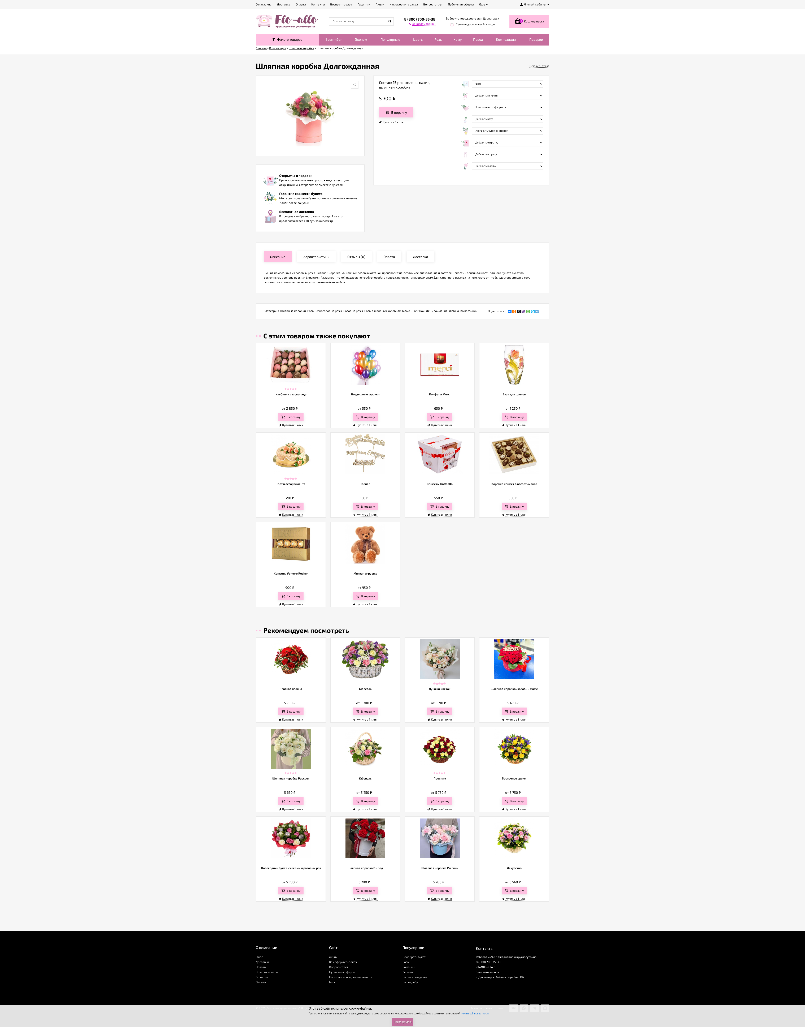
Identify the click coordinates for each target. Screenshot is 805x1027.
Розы (439, 39)
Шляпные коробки (293, 311)
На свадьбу (410, 982)
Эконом (361, 39)
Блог (332, 982)
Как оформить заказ (343, 962)
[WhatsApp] (528, 311)
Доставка (262, 962)
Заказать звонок (487, 972)
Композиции (506, 39)
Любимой (418, 311)
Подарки (536, 39)
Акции (333, 957)
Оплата (261, 967)
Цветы (418, 39)
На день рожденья (414, 977)
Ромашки (408, 967)
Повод (478, 39)
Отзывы (261, 982)
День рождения (437, 311)
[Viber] (523, 311)
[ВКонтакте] (510, 311)
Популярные (390, 39)
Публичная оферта (342, 972)
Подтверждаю (403, 1021)
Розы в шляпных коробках (382, 311)
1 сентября (334, 39)
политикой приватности (475, 1013)
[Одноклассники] (514, 311)
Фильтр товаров (289, 39)
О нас (259, 957)
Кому (457, 39)
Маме (406, 311)
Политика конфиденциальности (351, 977)
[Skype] (533, 311)
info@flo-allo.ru (486, 967)
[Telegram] (537, 311)
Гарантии (262, 977)
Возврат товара (267, 972)
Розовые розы (353, 311)
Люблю (454, 311)
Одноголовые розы (329, 311)
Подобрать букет (414, 957)
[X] (519, 311)
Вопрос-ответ (338, 967)
